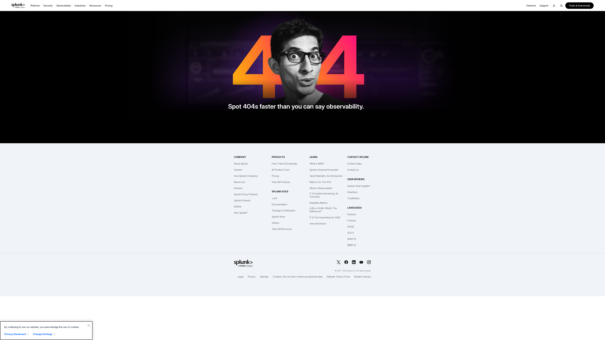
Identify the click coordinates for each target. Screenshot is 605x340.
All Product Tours (281, 169)
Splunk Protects (242, 200)
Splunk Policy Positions (246, 194)
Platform (35, 5)
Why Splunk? (241, 212)
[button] (35, 5)
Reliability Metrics (319, 202)
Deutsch (351, 214)
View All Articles (318, 223)
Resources (95, 5)
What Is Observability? (321, 188)
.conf (274, 198)
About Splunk (241, 163)
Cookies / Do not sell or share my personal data (297, 276)
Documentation (279, 204)
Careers (238, 169)
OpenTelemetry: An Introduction (326, 176)
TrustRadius (353, 198)
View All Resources (282, 229)
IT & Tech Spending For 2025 (325, 217)
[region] (46, 330)
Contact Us (353, 169)
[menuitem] (35, 5)
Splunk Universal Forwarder (324, 169)
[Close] (88, 325)
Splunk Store (278, 216)
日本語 (350, 226)
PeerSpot (352, 192)
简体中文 (351, 239)
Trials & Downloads (579, 5)
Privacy (252, 276)
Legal (240, 276)
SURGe (237, 206)
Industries (80, 5)
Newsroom (239, 182)
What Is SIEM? (317, 163)
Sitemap (264, 276)
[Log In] (554, 5)
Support (544, 5)
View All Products (281, 182)
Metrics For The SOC (320, 182)
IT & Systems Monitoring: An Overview (324, 195)
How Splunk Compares (246, 176)
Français (351, 220)
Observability (63, 5)
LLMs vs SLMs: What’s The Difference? (323, 210)
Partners (531, 5)
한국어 (350, 232)
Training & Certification (283, 210)
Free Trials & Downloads (284, 163)
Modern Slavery (362, 276)
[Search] (561, 5)
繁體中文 (351, 245)
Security (47, 5)
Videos (275, 222)
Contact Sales (354, 163)
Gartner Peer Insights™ (359, 186)
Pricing (275, 176)
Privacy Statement (15, 334)
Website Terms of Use (338, 276)
